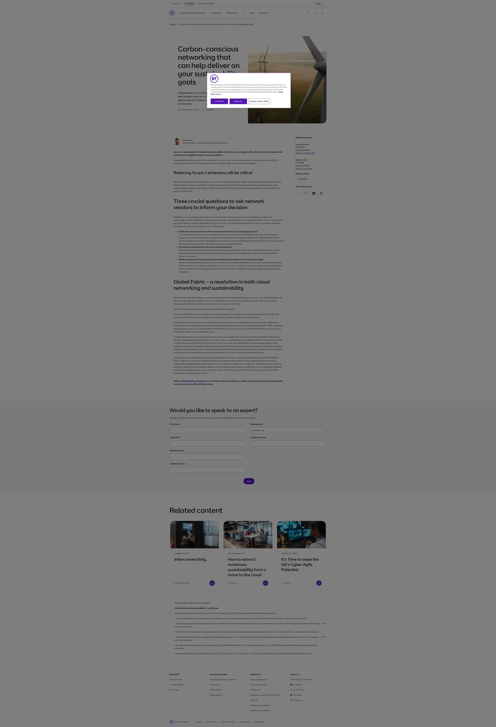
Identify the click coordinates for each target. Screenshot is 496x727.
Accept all (219, 101)
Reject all (238, 101)
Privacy (218, 94)
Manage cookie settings (259, 101)
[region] (249, 90)
